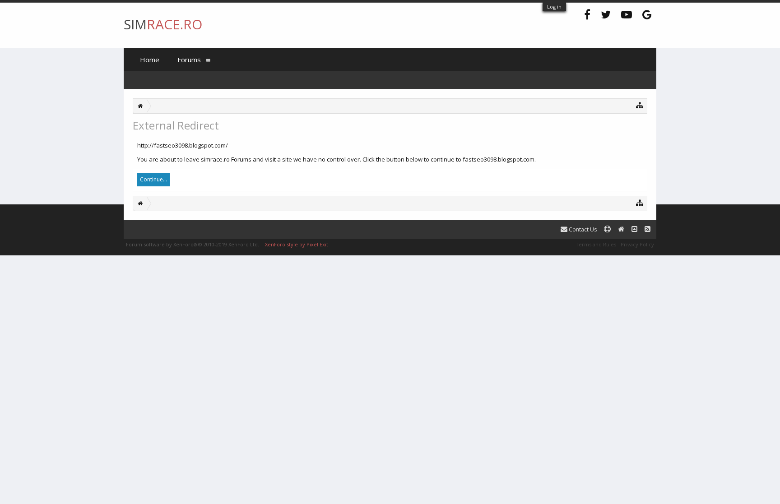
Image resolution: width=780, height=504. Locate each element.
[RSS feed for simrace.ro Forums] (647, 229)
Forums (189, 59)
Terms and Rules (596, 244)
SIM (163, 24)
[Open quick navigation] (640, 105)
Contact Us (582, 229)
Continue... (153, 179)
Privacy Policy (637, 244)
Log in (554, 6)
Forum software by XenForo (192, 244)
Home (149, 59)
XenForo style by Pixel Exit (296, 244)
